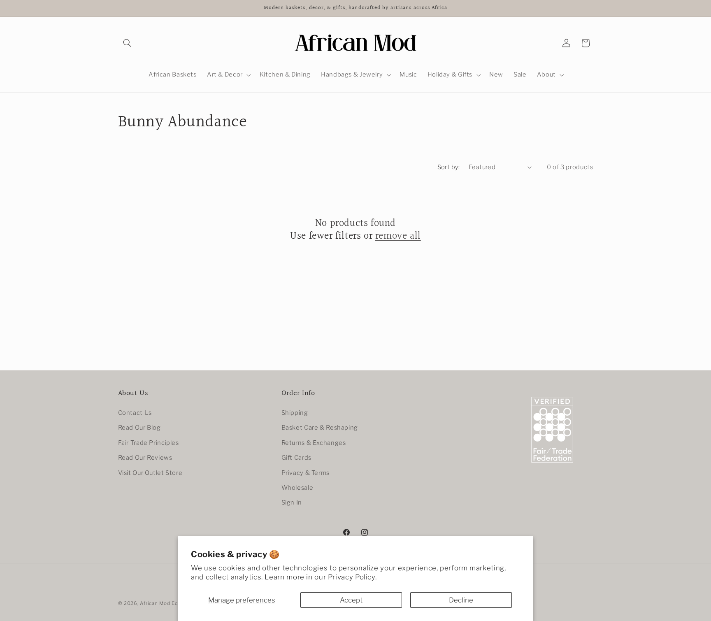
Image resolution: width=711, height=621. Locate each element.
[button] (127, 43)
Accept (351, 600)
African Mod (155, 603)
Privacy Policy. (352, 577)
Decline (461, 600)
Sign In (291, 503)
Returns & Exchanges (313, 443)
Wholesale (297, 487)
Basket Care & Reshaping (319, 428)
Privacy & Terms (305, 473)
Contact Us (135, 412)
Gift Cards (296, 458)
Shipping (294, 412)
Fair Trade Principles (148, 443)
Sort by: (448, 167)
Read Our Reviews (145, 458)
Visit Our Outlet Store (150, 473)
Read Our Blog (139, 428)
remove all (398, 236)
